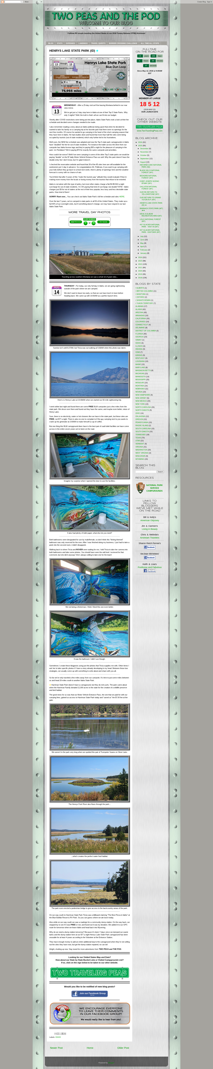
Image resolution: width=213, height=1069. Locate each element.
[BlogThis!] (58, 1033)
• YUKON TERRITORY (144, 303)
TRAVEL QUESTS (98, 43)
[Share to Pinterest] (65, 1033)
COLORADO (140, 322)
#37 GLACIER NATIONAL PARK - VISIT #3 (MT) (150, 226)
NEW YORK (140, 404)
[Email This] (55, 1033)
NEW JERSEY (140, 398)
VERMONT (139, 444)
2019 (140, 274)
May (142, 243)
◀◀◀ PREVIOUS (76, 221)
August (143, 162)
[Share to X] (60, 1033)
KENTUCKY (140, 358)
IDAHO (58, 1037)
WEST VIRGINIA (141, 453)
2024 (140, 257)
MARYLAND (140, 367)
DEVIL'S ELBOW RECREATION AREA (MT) (151, 215)
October (143, 155)
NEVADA (138, 392)
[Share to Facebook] (62, 1033)
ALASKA (138, 309)
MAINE (138, 364)
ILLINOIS (139, 346)
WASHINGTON (141, 450)
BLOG (50, 43)
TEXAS (138, 438)
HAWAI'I (138, 340)
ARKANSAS (140, 315)
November (144, 152)
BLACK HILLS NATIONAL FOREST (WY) (150, 171)
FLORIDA (139, 334)
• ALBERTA (139, 288)
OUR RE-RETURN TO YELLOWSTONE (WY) (149, 193)
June (142, 240)
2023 (140, 261)
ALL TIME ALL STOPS (150, 43)
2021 (140, 267)
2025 (140, 146)
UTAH (137, 441)
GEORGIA (139, 337)
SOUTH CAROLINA (143, 429)
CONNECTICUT (141, 325)
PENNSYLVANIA (141, 422)
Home (90, 1047)
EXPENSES (70, 43)
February (144, 250)
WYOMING (139, 459)
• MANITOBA (140, 294)
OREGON (139, 419)
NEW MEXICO (141, 401)
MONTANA (139, 386)
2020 (140, 271)
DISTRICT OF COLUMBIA (145, 331)
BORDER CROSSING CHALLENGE (123, 43)
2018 (140, 278)
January (143, 253)
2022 (140, 264)
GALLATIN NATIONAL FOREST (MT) (148, 188)
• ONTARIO (139, 297)
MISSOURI (139, 383)
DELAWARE (140, 328)
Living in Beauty (150, 529)
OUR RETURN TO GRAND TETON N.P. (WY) (150, 199)
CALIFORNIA (140, 318)
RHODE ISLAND (141, 425)
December (144, 149)
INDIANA (138, 349)
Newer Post (56, 1047)
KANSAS (138, 355)
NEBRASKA (140, 389)
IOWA (137, 352)
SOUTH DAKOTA (142, 431)
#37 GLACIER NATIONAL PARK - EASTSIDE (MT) (150, 231)
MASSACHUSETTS (143, 370)
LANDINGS (83, 43)
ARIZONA (139, 312)
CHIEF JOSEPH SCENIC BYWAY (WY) (149, 182)
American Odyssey (149, 520)
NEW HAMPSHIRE (142, 395)
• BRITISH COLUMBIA (144, 291)
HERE (121, 197)
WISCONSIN (140, 456)
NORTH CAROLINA (143, 407)
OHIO (137, 413)
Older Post (123, 1047)
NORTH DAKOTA (142, 410)
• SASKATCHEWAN (143, 300)
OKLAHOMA (140, 416)
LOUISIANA (140, 361)
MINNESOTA (140, 377)
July (142, 236)
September (144, 159)
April (142, 246)
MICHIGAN (139, 373)
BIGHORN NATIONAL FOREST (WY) (148, 177)
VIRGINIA (139, 447)
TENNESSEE (140, 435)
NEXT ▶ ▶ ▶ (103, 221)
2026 (140, 142)
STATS (59, 43)
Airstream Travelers (149, 537)
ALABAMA (139, 306)
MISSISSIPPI (140, 380)
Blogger (111, 1063)
